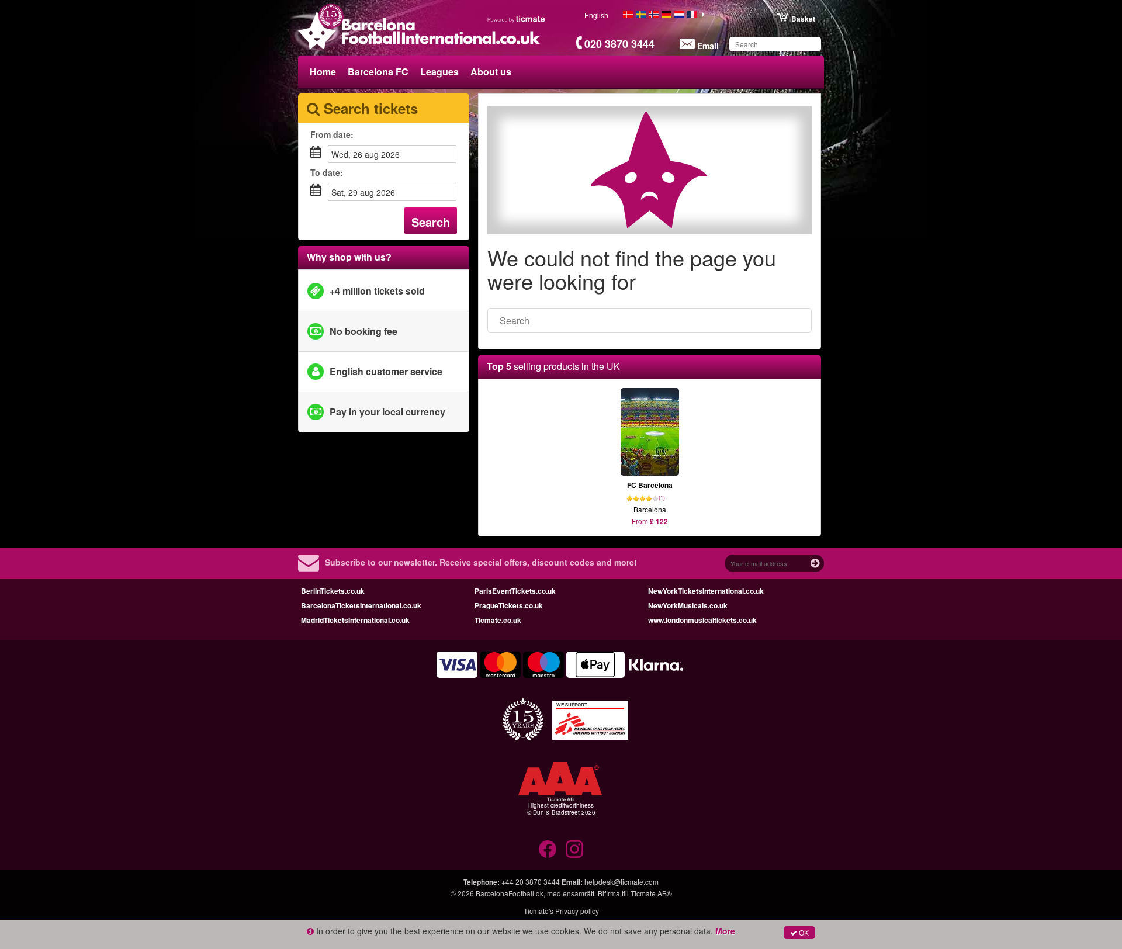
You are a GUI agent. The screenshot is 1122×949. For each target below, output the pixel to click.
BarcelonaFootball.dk (509, 893)
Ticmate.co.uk (498, 620)
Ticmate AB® (651, 893)
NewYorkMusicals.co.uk (688, 605)
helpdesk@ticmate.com (621, 881)
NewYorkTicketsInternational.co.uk (706, 591)
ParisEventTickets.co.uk (515, 591)
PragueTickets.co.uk (509, 605)
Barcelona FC (378, 71)
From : (332, 134)
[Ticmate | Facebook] (547, 849)
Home (323, 71)
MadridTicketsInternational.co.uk (355, 620)
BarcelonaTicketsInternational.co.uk (361, 605)
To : (326, 172)
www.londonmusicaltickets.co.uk (702, 620)
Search (430, 221)
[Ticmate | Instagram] (574, 849)
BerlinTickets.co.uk (333, 591)
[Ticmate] (516, 18)
